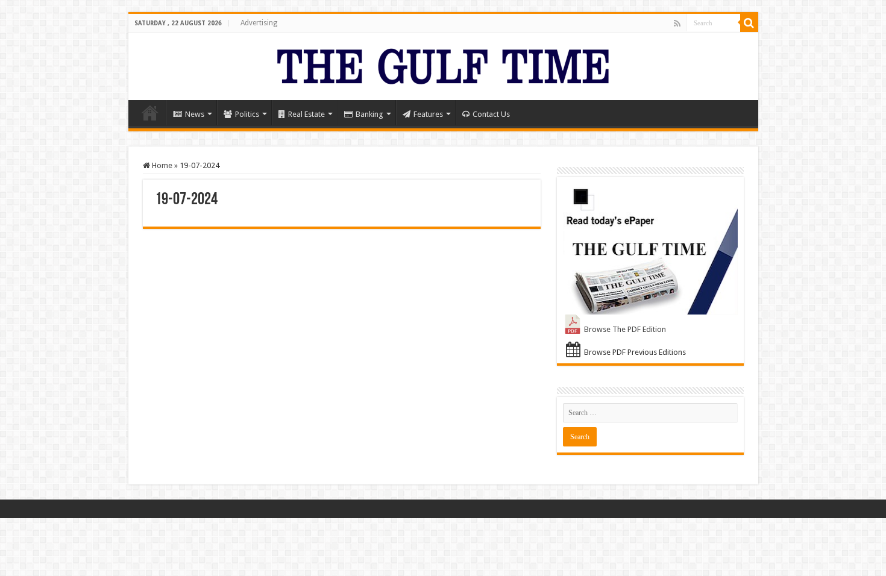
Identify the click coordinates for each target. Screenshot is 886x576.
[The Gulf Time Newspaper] (443, 63)
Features (428, 114)
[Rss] (677, 23)
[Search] (749, 23)
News (194, 114)
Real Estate (306, 114)
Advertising (258, 23)
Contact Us (491, 114)
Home (150, 112)
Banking (369, 114)
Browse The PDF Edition (625, 329)
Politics (247, 114)
